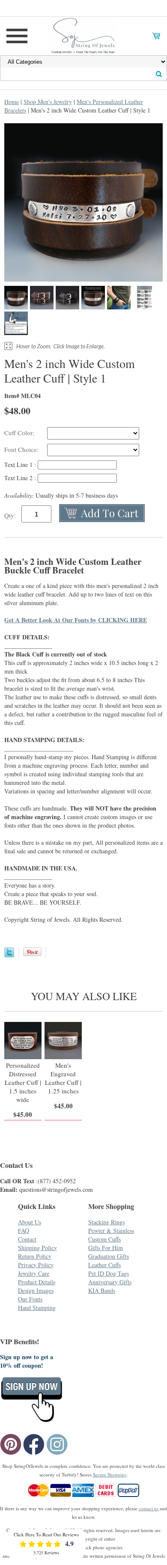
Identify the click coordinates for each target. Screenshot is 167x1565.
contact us (148, 1508)
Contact (27, 1239)
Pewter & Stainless (111, 1230)
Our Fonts (30, 1299)
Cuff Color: (20, 432)
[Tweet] (9, 955)
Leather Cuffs (104, 1265)
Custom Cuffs (104, 1239)
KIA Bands (101, 1290)
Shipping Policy (37, 1248)
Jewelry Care (33, 1273)
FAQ (23, 1230)
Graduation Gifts (108, 1256)
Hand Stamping (37, 1308)
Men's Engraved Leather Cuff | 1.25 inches (63, 1078)
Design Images (36, 1290)
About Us (29, 1222)
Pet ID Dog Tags (108, 1273)
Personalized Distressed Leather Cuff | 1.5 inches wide (23, 1082)
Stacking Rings (106, 1222)
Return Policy (34, 1256)
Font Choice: (22, 449)
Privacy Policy (36, 1265)
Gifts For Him (105, 1248)
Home (11, 102)
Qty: (10, 515)
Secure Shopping (110, 1474)
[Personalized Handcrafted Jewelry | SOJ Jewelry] (83, 35)
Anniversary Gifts (109, 1282)
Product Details (36, 1282)
